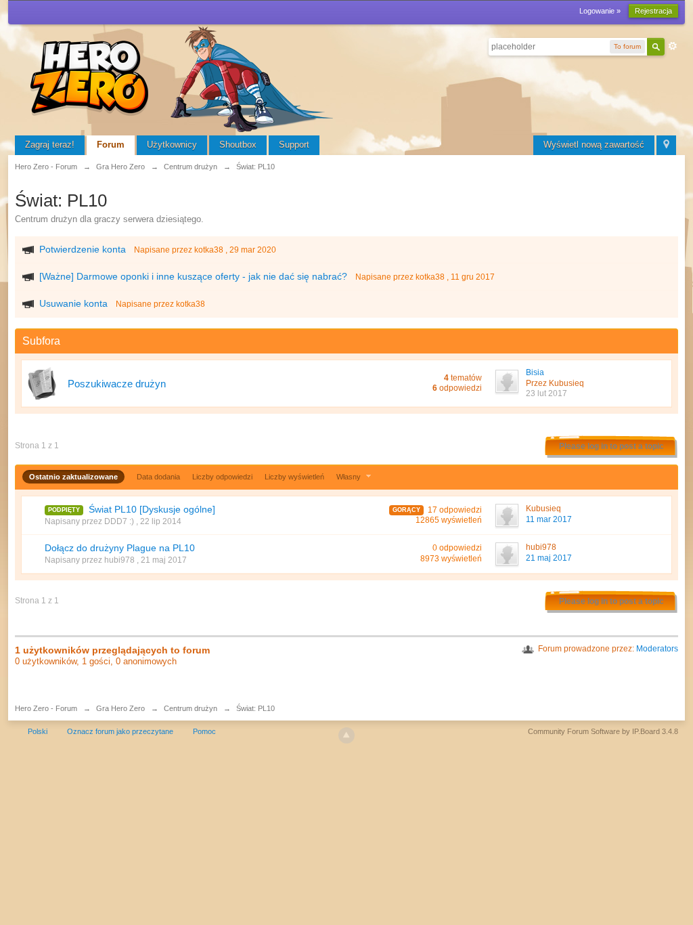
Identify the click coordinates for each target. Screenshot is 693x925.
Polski (37, 731)
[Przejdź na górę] (346, 735)
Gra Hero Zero (120, 708)
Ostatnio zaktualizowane (73, 477)
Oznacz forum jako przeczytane (120, 731)
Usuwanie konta (73, 303)
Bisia (535, 372)
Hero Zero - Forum (46, 708)
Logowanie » (600, 11)
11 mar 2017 (549, 519)
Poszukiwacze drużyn (117, 383)
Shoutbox (237, 144)
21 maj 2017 (549, 558)
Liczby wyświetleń (294, 477)
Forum (111, 144)
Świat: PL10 (255, 708)
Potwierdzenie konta (82, 249)
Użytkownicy (172, 144)
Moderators (657, 648)
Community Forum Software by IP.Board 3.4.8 (603, 731)
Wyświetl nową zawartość (593, 144)
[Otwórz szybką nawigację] (666, 145)
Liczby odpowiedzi (222, 477)
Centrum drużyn (190, 708)
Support (294, 144)
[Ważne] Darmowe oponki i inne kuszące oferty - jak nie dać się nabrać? (193, 276)
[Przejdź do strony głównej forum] (184, 77)
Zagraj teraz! (49, 144)
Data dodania (158, 477)
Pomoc (204, 731)
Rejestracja (653, 11)
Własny (349, 477)
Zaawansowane (672, 46)
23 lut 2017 (546, 393)
